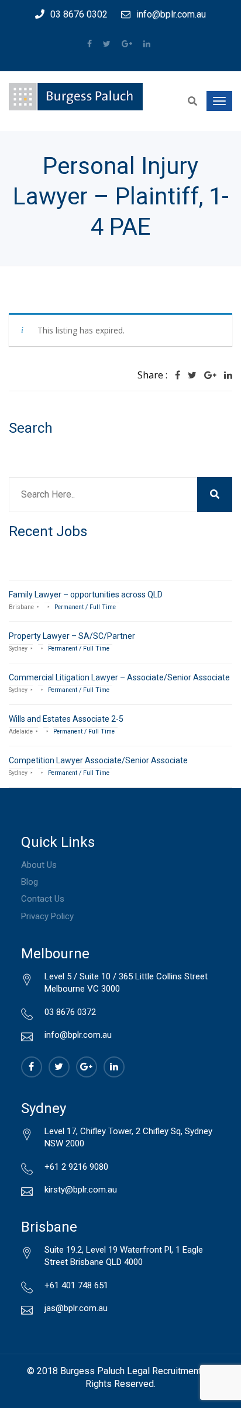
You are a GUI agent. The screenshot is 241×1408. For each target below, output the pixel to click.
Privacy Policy (47, 916)
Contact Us (42, 899)
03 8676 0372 (70, 1012)
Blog (29, 882)
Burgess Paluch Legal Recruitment (130, 1370)
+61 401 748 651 (76, 1285)
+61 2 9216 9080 (76, 1167)
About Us (39, 865)
